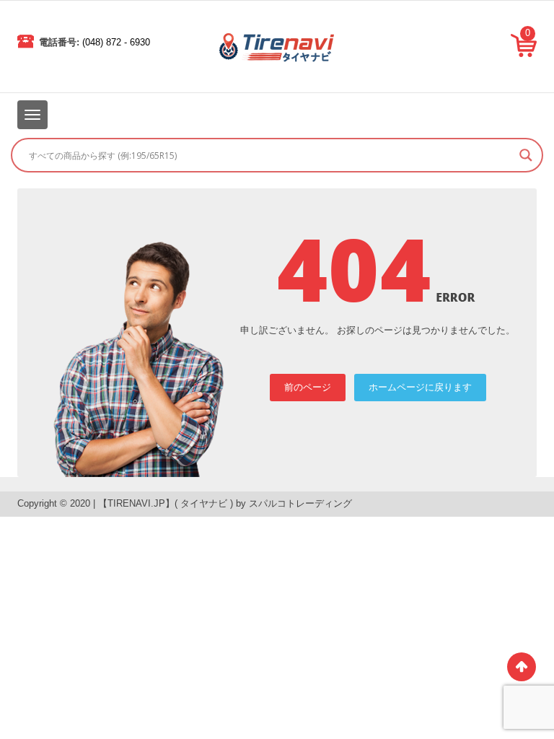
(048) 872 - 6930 (116, 42)
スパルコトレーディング (300, 503)
